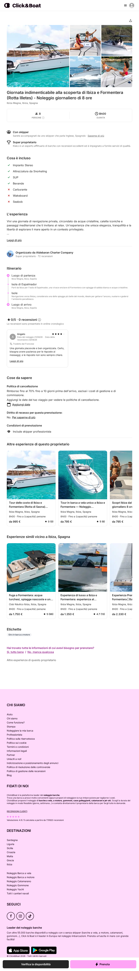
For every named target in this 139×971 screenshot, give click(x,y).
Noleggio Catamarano (19, 881)
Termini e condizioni (18, 746)
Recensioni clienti (17, 811)
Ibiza (9, 864)
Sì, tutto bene (15, 652)
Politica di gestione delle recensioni (26, 771)
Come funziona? (16, 722)
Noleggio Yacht (15, 889)
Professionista (14, 734)
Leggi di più (14, 240)
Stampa (11, 726)
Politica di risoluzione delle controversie (28, 767)
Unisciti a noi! (14, 759)
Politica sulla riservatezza (21, 738)
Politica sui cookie (16, 742)
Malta (10, 856)
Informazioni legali (17, 750)
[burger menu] (125, 5)
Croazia (11, 852)
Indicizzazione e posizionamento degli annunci (32, 763)
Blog (9, 775)
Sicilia (10, 848)
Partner (11, 754)
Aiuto (10, 714)
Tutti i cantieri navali (18, 893)
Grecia (10, 860)
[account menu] (131, 5)
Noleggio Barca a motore (20, 877)
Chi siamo (12, 718)
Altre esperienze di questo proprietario (31, 660)
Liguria (10, 844)
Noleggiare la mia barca (20, 730)
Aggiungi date (21, 404)
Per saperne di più (23, 417)
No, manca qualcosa (40, 652)
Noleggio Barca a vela (19, 873)
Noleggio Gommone (18, 885)
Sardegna (12, 840)
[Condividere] (130, 20)
